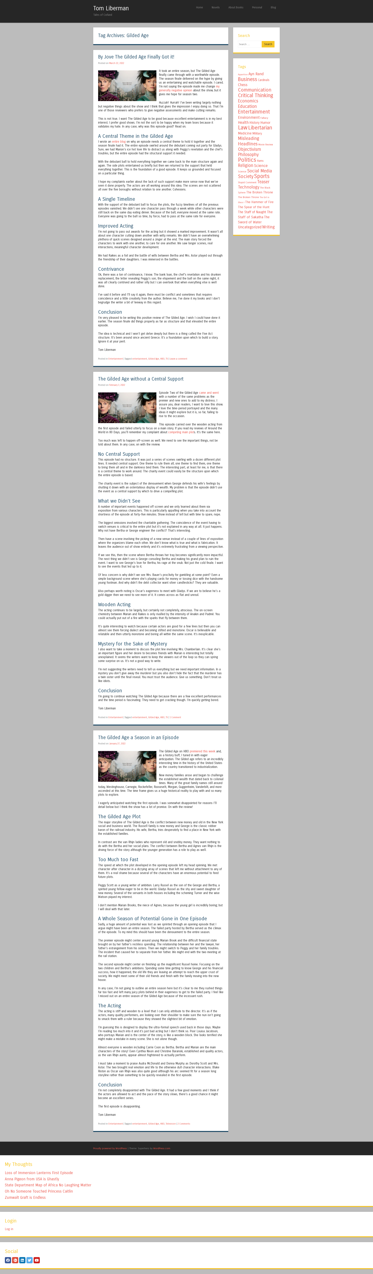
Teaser (263, 181)
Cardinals (263, 80)
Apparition (243, 74)
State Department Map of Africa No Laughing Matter (48, 1185)
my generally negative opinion (189, 88)
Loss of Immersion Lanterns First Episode (39, 1173)
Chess (243, 85)
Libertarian (260, 128)
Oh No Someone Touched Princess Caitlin (39, 1191)
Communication (254, 90)
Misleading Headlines (248, 141)
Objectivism (249, 149)
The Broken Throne (259, 192)
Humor (265, 123)
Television (171, 1123)
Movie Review (265, 144)
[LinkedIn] (22, 1260)
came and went (209, 393)
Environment (249, 117)
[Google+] (15, 1260)
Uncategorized (249, 227)
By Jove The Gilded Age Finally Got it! (136, 57)
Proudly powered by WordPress (110, 1148)
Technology (248, 187)
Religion (245, 165)
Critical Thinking (255, 95)
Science (261, 165)
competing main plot (181, 432)
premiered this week (202, 751)
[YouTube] (37, 1260)
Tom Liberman (111, 8)
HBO (162, 358)
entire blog (119, 141)
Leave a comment (178, 358)
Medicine (245, 133)
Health (243, 122)
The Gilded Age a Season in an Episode (138, 737)
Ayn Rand (256, 74)
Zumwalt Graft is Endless (25, 1197)
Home (199, 7)
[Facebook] (8, 1260)
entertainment (139, 358)
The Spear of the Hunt (253, 207)
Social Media (259, 171)
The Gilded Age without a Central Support (141, 379)
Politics (247, 159)
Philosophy (248, 154)
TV (167, 358)
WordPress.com (161, 1148)
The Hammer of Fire (259, 202)
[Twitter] (29, 1260)
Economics (248, 101)
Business (247, 79)
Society (245, 176)
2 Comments (184, 1123)
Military (257, 133)
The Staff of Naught (252, 212)
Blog (273, 7)
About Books (235, 7)
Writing (268, 227)
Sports (261, 176)
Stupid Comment (247, 182)
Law (243, 127)
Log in (9, 1229)
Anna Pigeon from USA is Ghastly (32, 1179)
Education (247, 106)
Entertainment (115, 358)
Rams (260, 160)
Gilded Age (153, 358)
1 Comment (175, 717)
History (254, 123)
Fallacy (264, 118)
